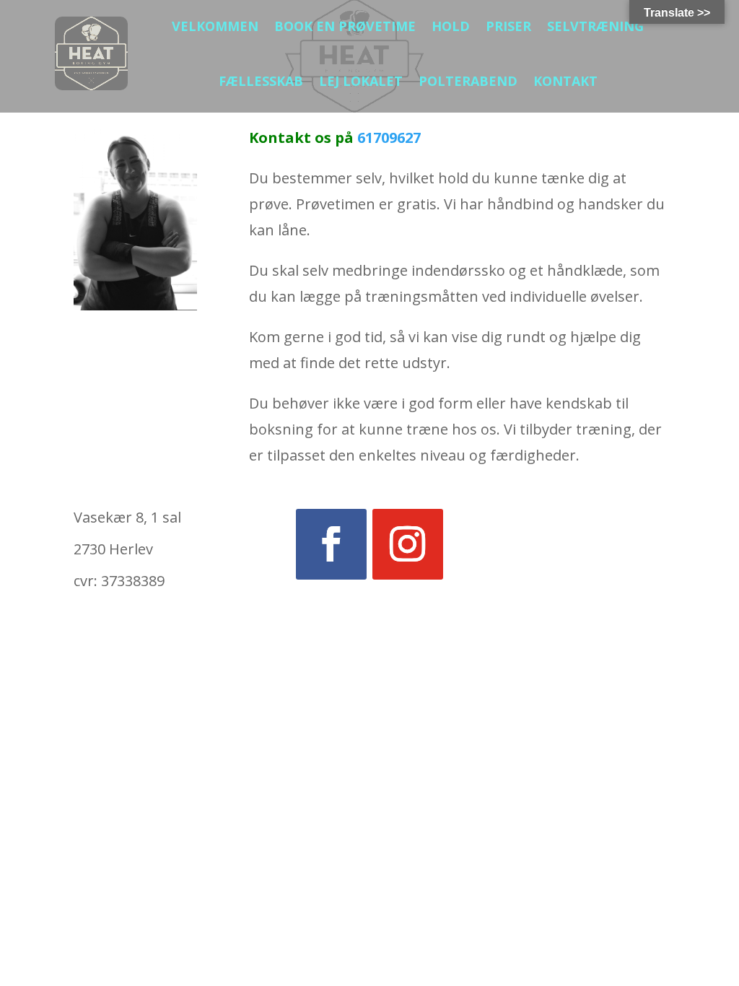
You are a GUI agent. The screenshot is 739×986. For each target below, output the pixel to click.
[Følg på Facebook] (331, 544)
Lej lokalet (361, 81)
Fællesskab (261, 81)
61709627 (389, 137)
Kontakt (565, 81)
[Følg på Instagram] (407, 544)
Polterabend (468, 81)
